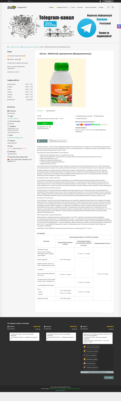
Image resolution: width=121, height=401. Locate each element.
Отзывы (101, 7)
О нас (72, 7)
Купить (45, 123)
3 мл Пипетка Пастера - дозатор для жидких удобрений (22, 335)
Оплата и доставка (90, 7)
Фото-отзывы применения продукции (16, 67)
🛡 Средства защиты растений (29, 47)
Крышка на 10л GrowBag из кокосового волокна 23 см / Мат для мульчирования (98, 335)
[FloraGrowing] (11, 7)
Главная (51, 7)
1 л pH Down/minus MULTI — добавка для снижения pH (23, 338)
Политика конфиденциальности (71, 388)
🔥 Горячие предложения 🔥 (16, 56)
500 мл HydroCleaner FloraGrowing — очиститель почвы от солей (96, 341)
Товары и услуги (14, 47)
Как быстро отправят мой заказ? (17, 63)
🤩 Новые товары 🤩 (14, 59)
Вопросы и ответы (13, 72)
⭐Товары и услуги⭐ (62, 7)
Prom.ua (68, 387)
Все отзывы (108, 377)
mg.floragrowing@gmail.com (15, 137)
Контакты (80, 7)
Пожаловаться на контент (55, 388)
